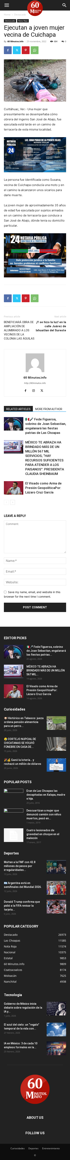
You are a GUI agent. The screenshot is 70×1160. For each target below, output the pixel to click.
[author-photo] (35, 372)
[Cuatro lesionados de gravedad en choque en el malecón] (13, 835)
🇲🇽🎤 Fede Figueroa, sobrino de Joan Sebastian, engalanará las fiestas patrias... (46, 650)
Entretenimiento (51, 1148)
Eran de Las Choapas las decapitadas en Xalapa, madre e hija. (45, 794)
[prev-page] (6, 502)
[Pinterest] (26, 50)
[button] (6, 5)
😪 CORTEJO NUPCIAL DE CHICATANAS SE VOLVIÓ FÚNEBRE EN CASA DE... (20, 742)
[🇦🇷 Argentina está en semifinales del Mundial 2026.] (56, 888)
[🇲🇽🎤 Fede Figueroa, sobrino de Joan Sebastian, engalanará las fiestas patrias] (13, 424)
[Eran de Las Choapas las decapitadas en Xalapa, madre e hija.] (13, 796)
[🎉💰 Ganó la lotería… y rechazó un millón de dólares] (56, 765)
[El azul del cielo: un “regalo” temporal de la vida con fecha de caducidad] (56, 1029)
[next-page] (12, 502)
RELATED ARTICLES (18, 409)
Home (7, 14)
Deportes (33, 1148)
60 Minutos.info (15, 41)
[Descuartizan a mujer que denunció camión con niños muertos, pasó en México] (13, 815)
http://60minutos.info (35, 383)
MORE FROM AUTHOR (48, 409)
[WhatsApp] (34, 50)
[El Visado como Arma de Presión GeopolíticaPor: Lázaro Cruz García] (13, 488)
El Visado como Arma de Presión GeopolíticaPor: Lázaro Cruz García (43, 487)
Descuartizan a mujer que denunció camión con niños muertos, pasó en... (43, 814)
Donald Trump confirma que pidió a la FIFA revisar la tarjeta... (22, 905)
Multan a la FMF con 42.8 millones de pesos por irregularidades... (19, 866)
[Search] (64, 5)
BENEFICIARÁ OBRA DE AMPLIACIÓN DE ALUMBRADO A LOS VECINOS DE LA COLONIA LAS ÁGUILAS (19, 330)
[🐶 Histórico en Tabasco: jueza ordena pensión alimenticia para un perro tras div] (56, 723)
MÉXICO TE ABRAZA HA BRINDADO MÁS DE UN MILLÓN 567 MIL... (45, 670)
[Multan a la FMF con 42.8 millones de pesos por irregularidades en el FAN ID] (56, 867)
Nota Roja (23, 20)
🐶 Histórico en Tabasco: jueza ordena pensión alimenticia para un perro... (24, 722)
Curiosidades (17, 1148)
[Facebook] (8, 50)
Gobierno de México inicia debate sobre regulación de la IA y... (23, 1007)
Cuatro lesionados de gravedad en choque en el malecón (42, 834)
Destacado (20, 14)
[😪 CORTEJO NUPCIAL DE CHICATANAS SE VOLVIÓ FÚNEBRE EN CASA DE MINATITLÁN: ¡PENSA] (56, 744)
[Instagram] (35, 391)
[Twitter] (17, 50)
